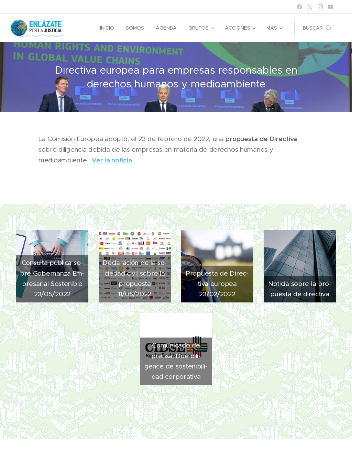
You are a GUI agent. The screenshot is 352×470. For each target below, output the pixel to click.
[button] (317, 27)
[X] (310, 7)
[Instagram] (320, 7)
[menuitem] (107, 27)
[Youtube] (330, 7)
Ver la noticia (112, 160)
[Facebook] (299, 7)
